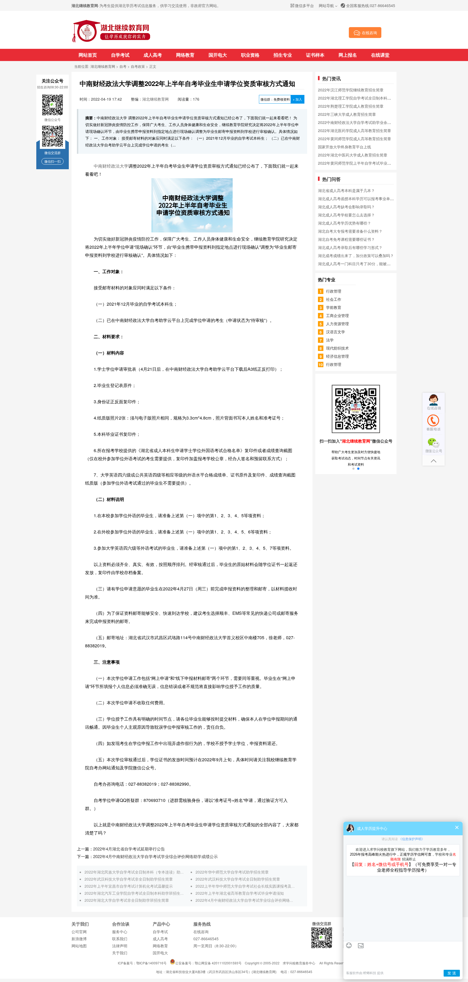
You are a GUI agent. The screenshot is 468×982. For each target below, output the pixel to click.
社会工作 (333, 299)
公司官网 (79, 931)
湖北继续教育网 (102, 66)
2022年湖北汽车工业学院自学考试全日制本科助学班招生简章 (136, 893)
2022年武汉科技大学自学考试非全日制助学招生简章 (128, 879)
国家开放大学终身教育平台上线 (344, 146)
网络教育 (185, 55)
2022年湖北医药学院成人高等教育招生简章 (354, 130)
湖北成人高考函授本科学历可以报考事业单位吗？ (359, 198)
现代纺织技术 (337, 348)
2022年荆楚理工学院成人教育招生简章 (351, 106)
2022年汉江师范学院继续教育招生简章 (351, 89)
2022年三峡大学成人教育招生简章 (347, 114)
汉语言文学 (335, 331)
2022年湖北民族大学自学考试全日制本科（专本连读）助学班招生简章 (143, 872)
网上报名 (348, 55)
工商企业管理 (337, 315)
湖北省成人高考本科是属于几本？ (346, 190)
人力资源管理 (337, 323)
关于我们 (119, 952)
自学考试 (120, 55)
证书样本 (315, 55)
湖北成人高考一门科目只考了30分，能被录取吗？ (360, 263)
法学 (330, 340)
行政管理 (333, 291)
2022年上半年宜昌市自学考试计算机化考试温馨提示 (128, 886)
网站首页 (88, 55)
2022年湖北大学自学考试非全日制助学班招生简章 (126, 900)
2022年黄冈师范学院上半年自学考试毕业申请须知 (360, 163)
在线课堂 (380, 55)
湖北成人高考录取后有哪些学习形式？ (350, 247)
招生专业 (283, 55)
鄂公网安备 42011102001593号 (218, 963)
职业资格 (250, 55)
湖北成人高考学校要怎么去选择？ (346, 214)
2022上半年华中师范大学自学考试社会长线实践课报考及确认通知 (251, 886)
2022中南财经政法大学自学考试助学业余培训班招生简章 (366, 122)
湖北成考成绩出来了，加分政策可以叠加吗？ (356, 255)
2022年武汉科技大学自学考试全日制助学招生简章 (238, 879)
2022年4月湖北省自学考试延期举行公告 (129, 849)
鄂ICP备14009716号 (151, 963)
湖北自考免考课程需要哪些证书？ (346, 239)
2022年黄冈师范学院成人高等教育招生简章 (354, 138)
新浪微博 (79, 938)
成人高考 (153, 55)
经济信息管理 (337, 356)
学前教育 (333, 307)
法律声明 (119, 945)
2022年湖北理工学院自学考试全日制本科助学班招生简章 (366, 98)
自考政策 (138, 66)
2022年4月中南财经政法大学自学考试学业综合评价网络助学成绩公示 (155, 856)
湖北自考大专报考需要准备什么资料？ (350, 231)
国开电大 (218, 55)
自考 (122, 66)
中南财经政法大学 (111, 166)
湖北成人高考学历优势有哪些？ (344, 223)
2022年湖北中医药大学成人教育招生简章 (352, 155)
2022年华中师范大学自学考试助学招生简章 (232, 872)
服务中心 (119, 931)
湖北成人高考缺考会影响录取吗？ (346, 206)
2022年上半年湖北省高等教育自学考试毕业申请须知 (240, 893)
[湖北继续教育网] (111, 42)
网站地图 (79, 945)
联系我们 (119, 938)
